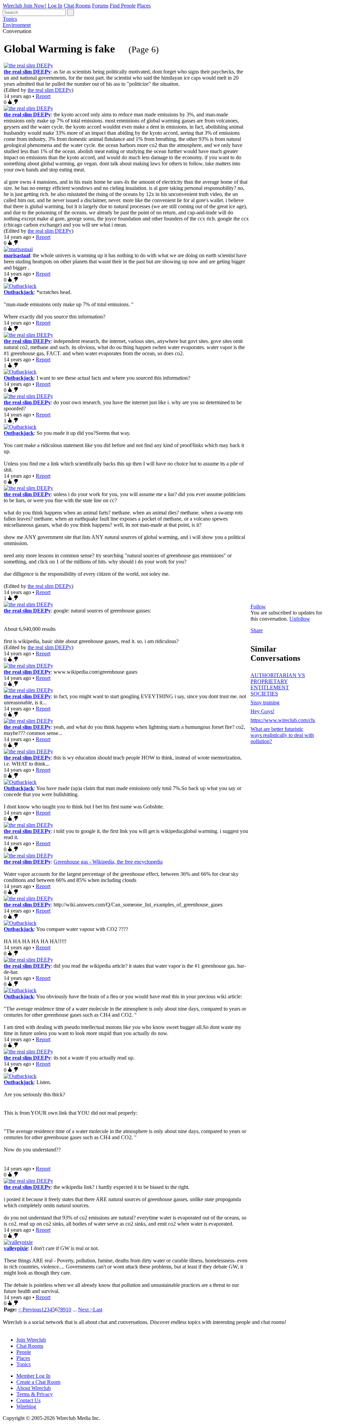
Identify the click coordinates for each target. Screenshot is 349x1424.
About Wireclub (33, 1388)
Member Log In (33, 1376)
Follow (258, 606)
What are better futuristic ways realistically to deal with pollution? (282, 735)
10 (68, 1309)
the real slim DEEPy (27, 72)
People (23, 1352)
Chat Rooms (77, 6)
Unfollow (299, 619)
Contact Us (28, 1400)
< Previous (29, 1309)
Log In (55, 6)
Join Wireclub (31, 1340)
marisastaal (17, 255)
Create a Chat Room (38, 1382)
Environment (17, 25)
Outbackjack (19, 292)
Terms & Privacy (34, 1394)
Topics (10, 19)
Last (97, 1309)
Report (43, 96)
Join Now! (35, 6)
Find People (123, 6)
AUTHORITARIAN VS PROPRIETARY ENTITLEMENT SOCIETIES (278, 684)
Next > (85, 1309)
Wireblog (26, 1406)
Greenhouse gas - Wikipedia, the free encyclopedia (108, 862)
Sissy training (265, 702)
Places (144, 6)
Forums (100, 6)
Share (257, 630)
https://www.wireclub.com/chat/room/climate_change (283, 720)
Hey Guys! (262, 711)
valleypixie (16, 1248)
